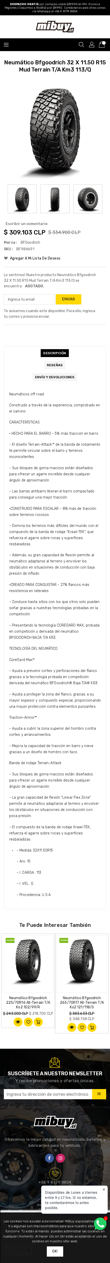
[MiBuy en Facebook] (49, 1158)
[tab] (55, 353)
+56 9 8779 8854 (55, 1182)
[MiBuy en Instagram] (60, 1158)
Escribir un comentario (27, 224)
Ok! (55, 1251)
